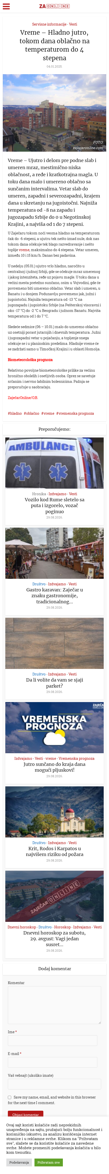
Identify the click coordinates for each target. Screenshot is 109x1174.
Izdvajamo (57, 494)
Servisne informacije (49, 24)
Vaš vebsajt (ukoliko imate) (30, 1075)
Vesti (73, 24)
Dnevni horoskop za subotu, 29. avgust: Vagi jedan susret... (54, 939)
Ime (12, 1031)
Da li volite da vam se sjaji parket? (54, 683)
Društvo (39, 584)
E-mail (15, 1053)
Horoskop (62, 927)
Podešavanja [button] (19, 1162)
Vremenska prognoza (77, 758)
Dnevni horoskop (22, 927)
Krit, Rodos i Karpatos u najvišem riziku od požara (54, 851)
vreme (24, 249)
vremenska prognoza (76, 413)
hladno (16, 413)
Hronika (39, 494)
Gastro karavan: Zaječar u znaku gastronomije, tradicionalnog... (54, 596)
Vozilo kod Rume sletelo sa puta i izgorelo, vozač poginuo (54, 505)
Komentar (16, 982)
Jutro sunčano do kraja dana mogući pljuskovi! (54, 767)
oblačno (32, 413)
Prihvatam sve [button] (49, 1162)
